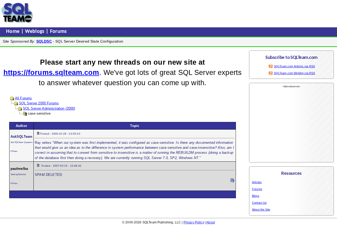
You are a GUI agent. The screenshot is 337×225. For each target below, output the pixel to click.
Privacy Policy (194, 222)
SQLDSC (44, 41)
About (210, 222)
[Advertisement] (135, 13)
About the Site (261, 209)
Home (13, 31)
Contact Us (259, 202)
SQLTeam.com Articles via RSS (294, 66)
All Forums (23, 98)
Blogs (255, 195)
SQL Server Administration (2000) (49, 108)
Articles (257, 182)
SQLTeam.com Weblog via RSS (294, 73)
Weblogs (35, 31)
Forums (58, 31)
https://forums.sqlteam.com (51, 72)
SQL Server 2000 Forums (39, 103)
